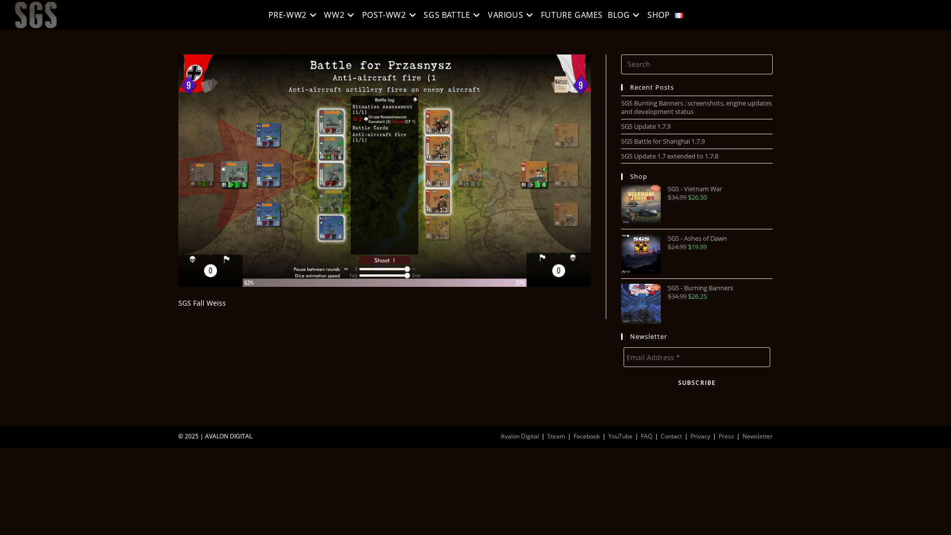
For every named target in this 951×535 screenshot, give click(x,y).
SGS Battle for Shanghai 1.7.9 (663, 141)
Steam (556, 436)
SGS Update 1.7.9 (646, 126)
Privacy (700, 436)
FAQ (646, 436)
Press (726, 436)
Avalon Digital (520, 436)
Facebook (587, 436)
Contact (671, 436)
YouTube (620, 436)
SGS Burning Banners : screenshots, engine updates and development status (696, 107)
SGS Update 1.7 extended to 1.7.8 (669, 156)
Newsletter (757, 436)
